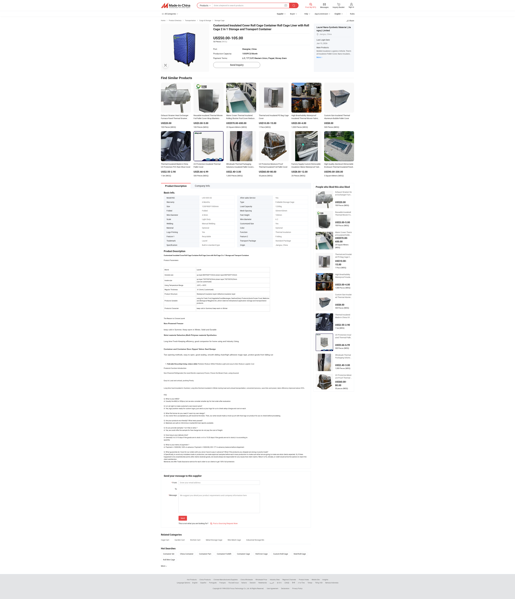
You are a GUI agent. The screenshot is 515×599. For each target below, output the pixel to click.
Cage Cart (165, 540)
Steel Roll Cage (300, 554)
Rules (352, 13)
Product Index (304, 579)
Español (203, 583)
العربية (272, 583)
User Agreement (272, 588)
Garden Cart (180, 540)
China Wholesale (246, 579)
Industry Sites (275, 579)
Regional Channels (289, 579)
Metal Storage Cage (214, 540)
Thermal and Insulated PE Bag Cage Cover (343, 255)
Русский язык (234, 583)
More (319, 57)
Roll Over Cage (261, 554)
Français (222, 583)
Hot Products (192, 579)
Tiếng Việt (319, 583)
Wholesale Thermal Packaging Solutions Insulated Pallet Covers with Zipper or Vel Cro (343, 356)
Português (213, 583)
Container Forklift (224, 554)
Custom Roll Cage (280, 554)
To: (176, 489)
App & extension (321, 13)
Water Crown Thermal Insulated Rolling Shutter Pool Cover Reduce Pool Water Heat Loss (343, 233)
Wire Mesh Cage (234, 540)
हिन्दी (293, 583)
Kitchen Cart (195, 540)
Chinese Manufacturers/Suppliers (226, 579)
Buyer (292, 13)
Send (183, 518)
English (195, 583)
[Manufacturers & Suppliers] (175, 5)
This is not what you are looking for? (193, 523)
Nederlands (262, 583)
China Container (186, 554)
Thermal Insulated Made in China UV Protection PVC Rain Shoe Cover (343, 316)
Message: (172, 495)
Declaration (285, 588)
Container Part (205, 554)
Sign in (351, 7)
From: (174, 482)
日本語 (286, 583)
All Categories (170, 13)
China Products (205, 579)
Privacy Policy (297, 588)
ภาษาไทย (301, 583)
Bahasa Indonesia (331, 583)
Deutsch (253, 583)
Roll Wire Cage (169, 559)
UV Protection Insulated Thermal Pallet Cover (343, 336)
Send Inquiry (237, 64)
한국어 (279, 583)
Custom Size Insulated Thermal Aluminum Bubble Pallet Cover (343, 296)
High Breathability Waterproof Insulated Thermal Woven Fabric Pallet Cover (343, 275)
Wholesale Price (261, 579)
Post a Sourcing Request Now (224, 523)
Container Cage (243, 554)
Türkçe (310, 583)
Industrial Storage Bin (255, 540)
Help (306, 13)
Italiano (244, 583)
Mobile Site (316, 579)
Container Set (168, 554)
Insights (325, 579)
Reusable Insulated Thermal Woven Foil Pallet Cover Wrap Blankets (343, 213)
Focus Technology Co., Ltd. (240, 588)
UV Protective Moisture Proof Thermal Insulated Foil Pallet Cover (343, 376)
